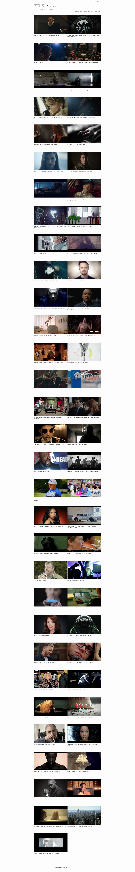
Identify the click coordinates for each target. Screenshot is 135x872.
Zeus (47, 6)
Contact (97, 1)
